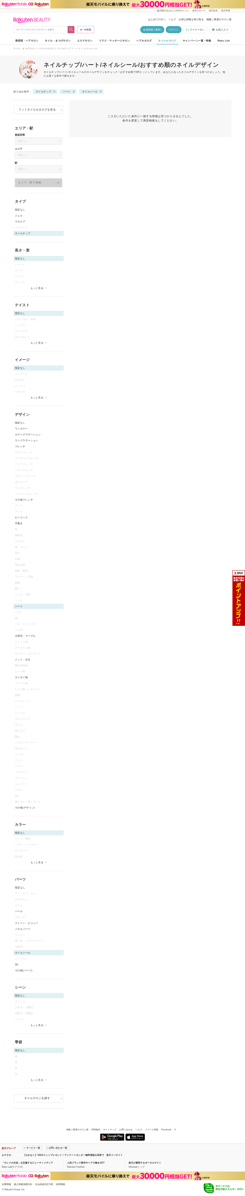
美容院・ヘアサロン (27, 40)
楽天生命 (213, 10)
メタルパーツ (22, 929)
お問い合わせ (126, 1129)
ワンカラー (21, 428)
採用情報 (60, 1184)
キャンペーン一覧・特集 (197, 40)
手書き (19, 523)
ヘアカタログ (144, 40)
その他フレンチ (24, 499)
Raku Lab (224, 40)
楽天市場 (225, 10)
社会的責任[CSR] (44, 1184)
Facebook (166, 1129)
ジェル (19, 215)
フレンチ (20, 446)
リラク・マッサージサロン (114, 40)
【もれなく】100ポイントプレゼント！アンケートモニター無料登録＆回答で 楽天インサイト (73, 1155)
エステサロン (85, 40)
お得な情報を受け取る (191, 19)
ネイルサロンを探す (37, 1098)
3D (16, 964)
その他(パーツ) (23, 970)
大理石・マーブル (25, 635)
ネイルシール (90, 91)
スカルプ (20, 221)
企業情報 (6, 1184)
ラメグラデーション (26, 440)
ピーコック (21, 517)
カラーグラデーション (28, 434)
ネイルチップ (64, 48)
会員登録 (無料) (152, 29)
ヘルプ (172, 19)
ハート (77, 48)
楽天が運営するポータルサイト (145, 1162)
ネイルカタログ (167, 40)
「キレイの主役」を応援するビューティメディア (27, 1162)
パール (19, 911)
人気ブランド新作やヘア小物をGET (86, 1162)
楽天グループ (198, 10)
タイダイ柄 (21, 677)
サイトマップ (109, 1129)
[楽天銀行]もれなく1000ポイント (173, 10)
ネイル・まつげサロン (58, 40)
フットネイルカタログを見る (37, 109)
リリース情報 (151, 1129)
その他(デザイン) (25, 807)
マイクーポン (197, 29)
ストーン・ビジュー (26, 923)
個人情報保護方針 (23, 1184)
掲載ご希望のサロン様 (219, 19)
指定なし (20, 209)
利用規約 (95, 1129)
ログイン (174, 29)
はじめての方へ (157, 19)
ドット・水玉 (22, 659)
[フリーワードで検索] (71, 29)
